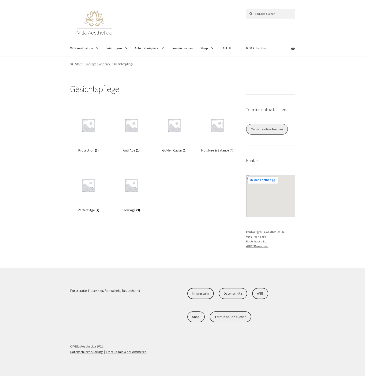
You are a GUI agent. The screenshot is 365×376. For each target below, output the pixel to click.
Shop (204, 48)
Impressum (200, 293)
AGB (260, 293)
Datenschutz (233, 293)
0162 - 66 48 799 (256, 236)
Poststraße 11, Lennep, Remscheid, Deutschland (105, 290)
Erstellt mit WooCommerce (126, 352)
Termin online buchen (267, 129)
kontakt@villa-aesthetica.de (265, 232)
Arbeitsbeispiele (146, 48)
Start (78, 64)
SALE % (226, 48)
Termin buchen (182, 48)
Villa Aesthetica (81, 48)
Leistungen (114, 48)
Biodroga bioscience (98, 64)
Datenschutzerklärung (86, 352)
